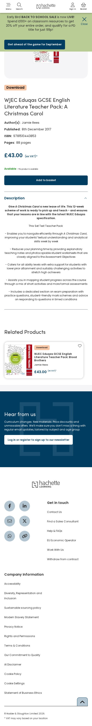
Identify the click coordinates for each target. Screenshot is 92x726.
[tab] (46, 250)
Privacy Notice (13, 626)
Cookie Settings (14, 683)
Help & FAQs (54, 531)
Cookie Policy (12, 674)
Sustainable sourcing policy (22, 608)
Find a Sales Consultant (63, 521)
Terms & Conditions (17, 645)
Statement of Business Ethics (23, 693)
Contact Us (54, 512)
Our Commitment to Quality (22, 655)
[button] (8, 6)
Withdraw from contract (63, 559)
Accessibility (12, 584)
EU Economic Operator (61, 540)
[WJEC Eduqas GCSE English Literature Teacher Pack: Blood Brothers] (43, 360)
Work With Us (55, 550)
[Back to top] (82, 701)
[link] (73, 6)
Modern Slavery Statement (21, 617)
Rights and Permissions (19, 636)
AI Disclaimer (12, 664)
